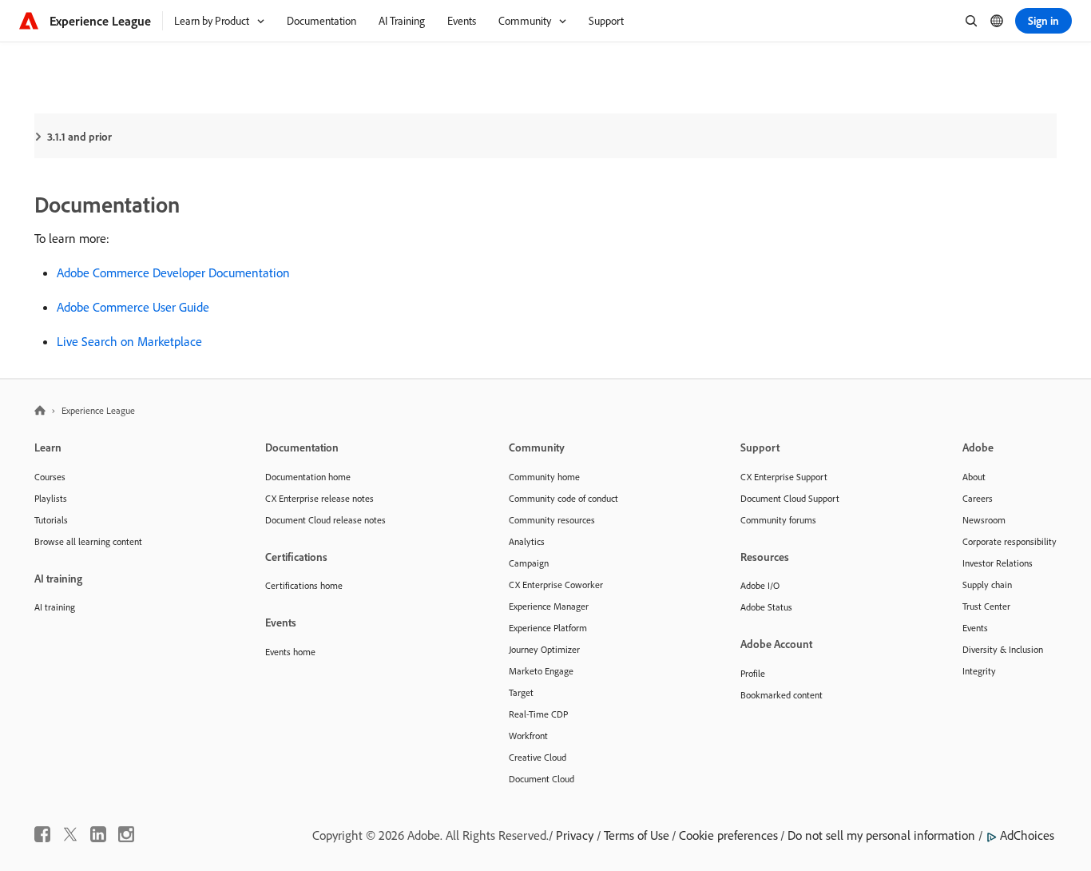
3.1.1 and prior (79, 136)
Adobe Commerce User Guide (133, 307)
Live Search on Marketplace (129, 341)
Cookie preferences (728, 835)
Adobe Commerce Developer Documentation (173, 272)
